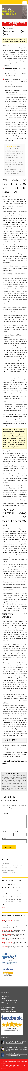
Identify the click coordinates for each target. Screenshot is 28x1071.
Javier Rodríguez (9, 28)
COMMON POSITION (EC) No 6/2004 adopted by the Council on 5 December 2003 (15, 206)
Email (21, 831)
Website (4, 838)
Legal (6, 34)
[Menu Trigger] (24, 2)
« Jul (3, 907)
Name (8, 831)
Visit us (4, 1068)
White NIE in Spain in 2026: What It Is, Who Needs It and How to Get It (16, 1042)
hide (18, 146)
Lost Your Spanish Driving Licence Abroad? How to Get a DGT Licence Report (16, 1049)
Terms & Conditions (19, 1066)
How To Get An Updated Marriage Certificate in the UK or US (16, 1054)
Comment (14, 813)
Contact (3, 1066)
